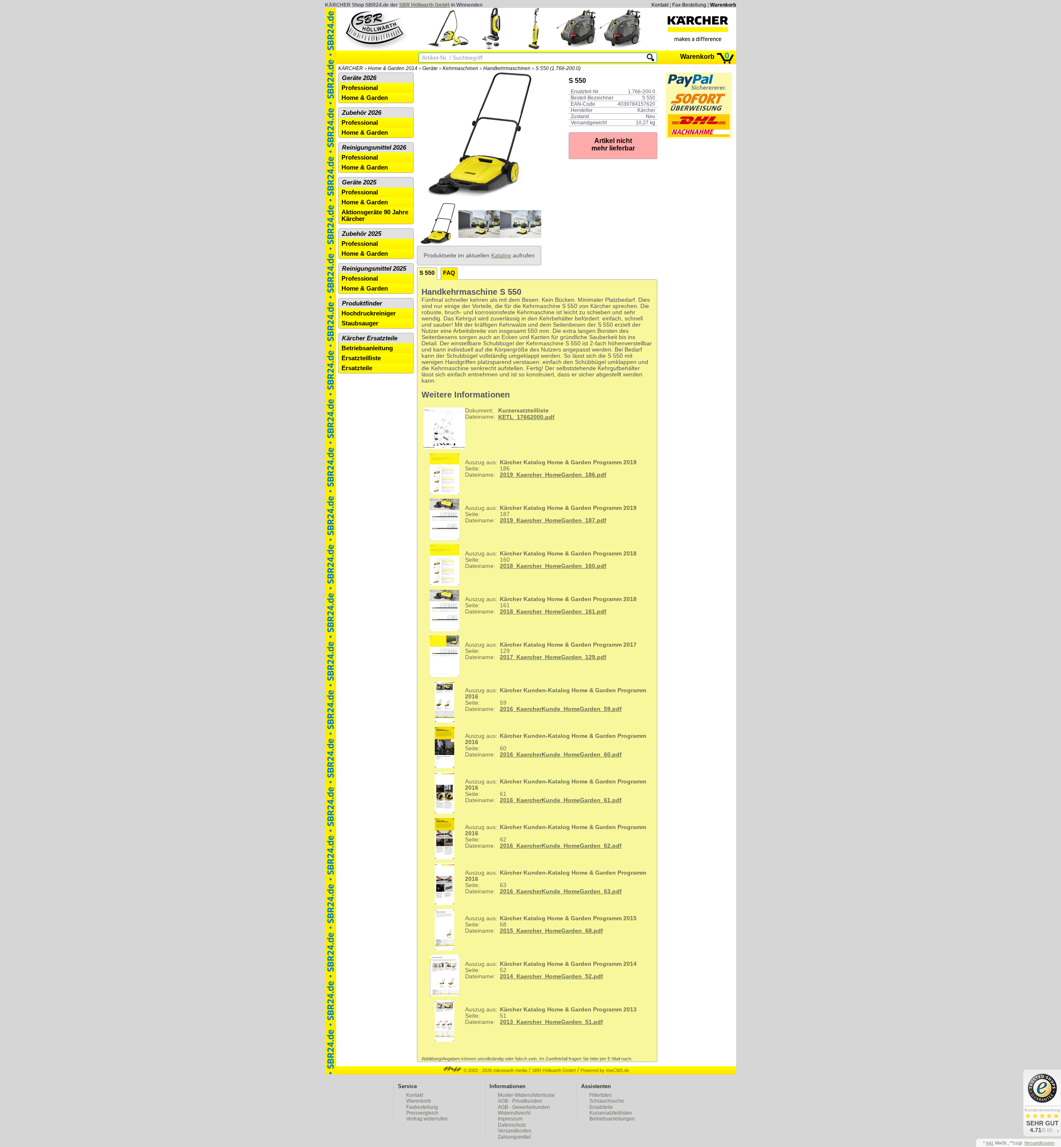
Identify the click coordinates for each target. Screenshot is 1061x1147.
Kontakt (660, 5)
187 (551, 514)
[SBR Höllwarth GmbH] (375, 28)
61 (555, 790)
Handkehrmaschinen (506, 68)
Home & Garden (365, 98)
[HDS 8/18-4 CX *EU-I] (620, 47)
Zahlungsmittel (514, 1137)
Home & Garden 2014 (392, 68)
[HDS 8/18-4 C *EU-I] (577, 47)
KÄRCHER (350, 68)
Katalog (501, 255)
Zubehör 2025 (361, 233)
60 (555, 745)
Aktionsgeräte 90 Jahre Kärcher (375, 215)
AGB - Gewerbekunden (524, 1107)
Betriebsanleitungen (612, 1119)
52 (551, 970)
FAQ (449, 273)
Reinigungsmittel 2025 (374, 268)
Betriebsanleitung (367, 348)
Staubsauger (360, 323)
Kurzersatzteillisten (610, 1113)
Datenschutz (512, 1125)
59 (555, 699)
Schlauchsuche (606, 1101)
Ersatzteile (357, 368)
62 (555, 836)
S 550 (427, 273)
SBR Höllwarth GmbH (424, 5)
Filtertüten (600, 1095)
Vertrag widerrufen (427, 1119)
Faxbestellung (422, 1107)
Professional (360, 88)
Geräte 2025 (359, 182)
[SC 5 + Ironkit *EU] (448, 47)
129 (551, 651)
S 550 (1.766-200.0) (558, 68)
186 (551, 468)
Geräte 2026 (359, 78)
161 (551, 605)
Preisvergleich (422, 1113)
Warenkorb (723, 5)
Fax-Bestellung (689, 5)
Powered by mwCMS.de (605, 1070)
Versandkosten (514, 1131)
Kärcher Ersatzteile (369, 338)
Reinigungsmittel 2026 (374, 147)
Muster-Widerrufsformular (526, 1095)
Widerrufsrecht (514, 1113)
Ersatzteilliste (361, 358)
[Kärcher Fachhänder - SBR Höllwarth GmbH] (698, 28)
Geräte (430, 68)
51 (551, 1015)
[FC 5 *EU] (534, 47)
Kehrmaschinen (460, 68)
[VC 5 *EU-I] (491, 47)
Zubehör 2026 (361, 112)
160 (551, 559)
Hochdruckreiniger (369, 313)
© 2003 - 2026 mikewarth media (494, 1070)
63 (555, 882)
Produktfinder (362, 303)
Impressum (510, 1119)
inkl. (990, 1142)
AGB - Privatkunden (520, 1101)
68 (551, 924)
